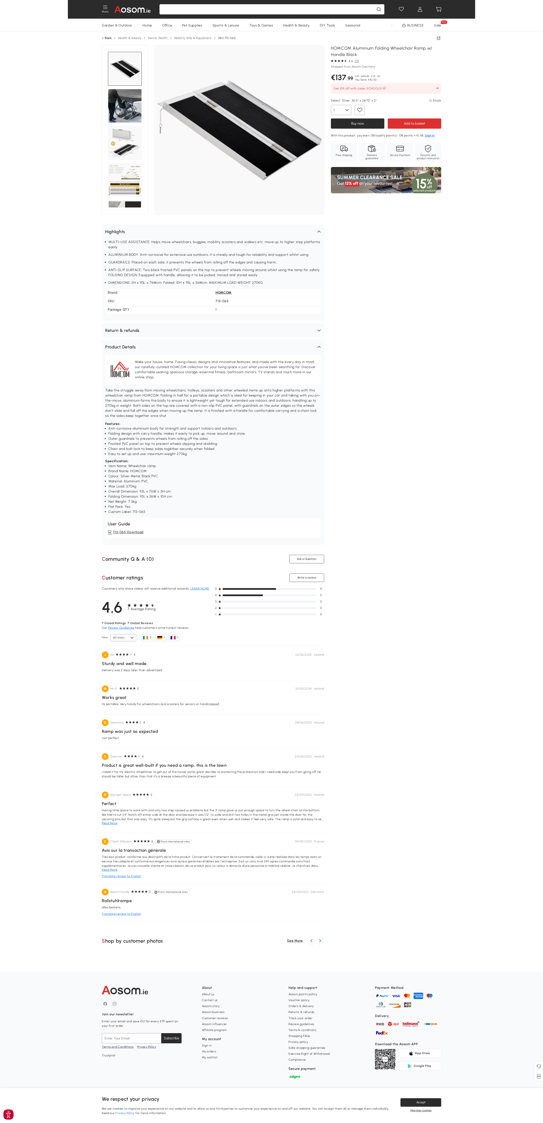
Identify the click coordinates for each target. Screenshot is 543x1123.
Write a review (306, 577)
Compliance (297, 1060)
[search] (378, 9)
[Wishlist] (401, 9)
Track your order (300, 1018)
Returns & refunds (301, 1012)
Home (147, 25)
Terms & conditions (302, 1030)
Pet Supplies (192, 25)
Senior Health (158, 38)
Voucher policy (299, 1000)
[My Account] (420, 9)
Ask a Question (306, 559)
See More (295, 941)
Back (108, 38)
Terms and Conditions (118, 1047)
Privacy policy (298, 1042)
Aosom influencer (214, 1024)
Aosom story (211, 1006)
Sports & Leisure (226, 25)
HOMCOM (224, 293)
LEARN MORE (199, 588)
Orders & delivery (301, 1006)
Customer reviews (215, 1018)
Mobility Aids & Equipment (193, 38)
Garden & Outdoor (117, 25)
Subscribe (171, 1038)
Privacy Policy (146, 1047)
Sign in (207, 1045)
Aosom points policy (302, 994)
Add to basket (414, 123)
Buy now (357, 123)
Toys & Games (261, 25)
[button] (213, 232)
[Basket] (438, 9)
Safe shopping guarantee (306, 1048)
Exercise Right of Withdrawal (309, 1054)
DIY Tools (327, 25)
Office (167, 25)
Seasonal (352, 25)
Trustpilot (109, 1055)
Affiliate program (214, 1030)
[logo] (132, 9)
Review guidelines (301, 1024)
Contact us (210, 1000)
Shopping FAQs (299, 1036)
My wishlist (210, 1057)
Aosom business (213, 1012)
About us (208, 994)
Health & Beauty (296, 25)
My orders (209, 1051)
